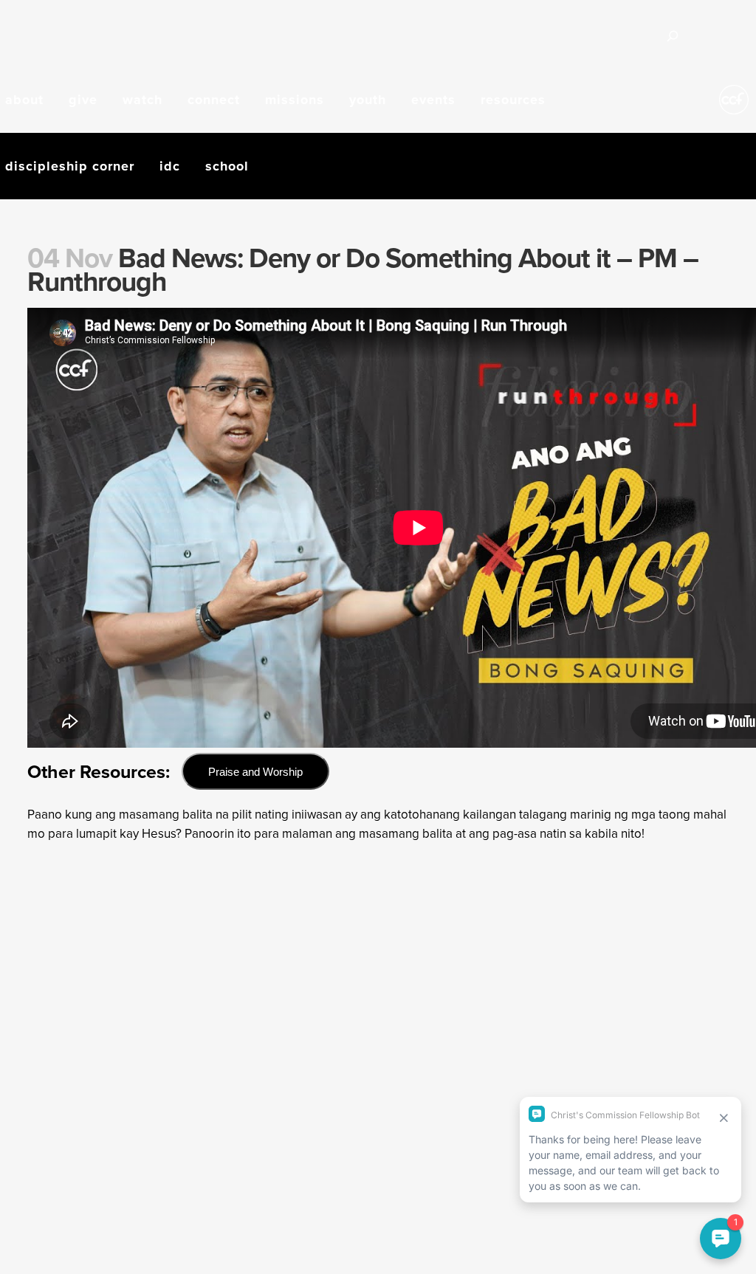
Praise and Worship (255, 771)
